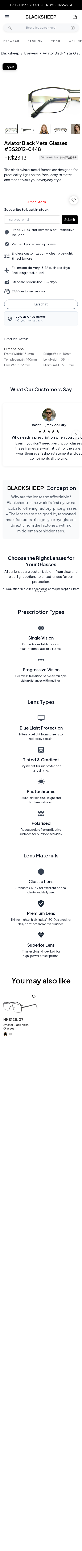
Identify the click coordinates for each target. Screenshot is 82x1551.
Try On (9, 67)
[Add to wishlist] (73, 200)
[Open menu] (7, 16)
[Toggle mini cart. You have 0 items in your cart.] (74, 16)
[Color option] (5, 1034)
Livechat (41, 304)
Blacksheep (10, 53)
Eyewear (31, 53)
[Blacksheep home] (41, 17)
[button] (72, 28)
